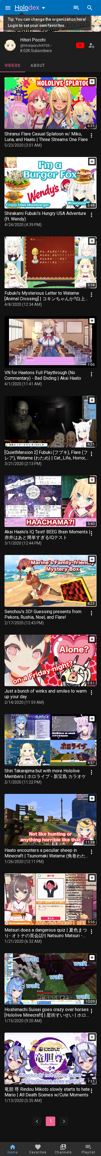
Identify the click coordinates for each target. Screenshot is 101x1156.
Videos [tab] (13, 65)
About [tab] (38, 65)
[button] (31, 7)
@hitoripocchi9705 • (36, 46)
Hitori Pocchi (32, 40)
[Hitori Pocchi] (10, 45)
